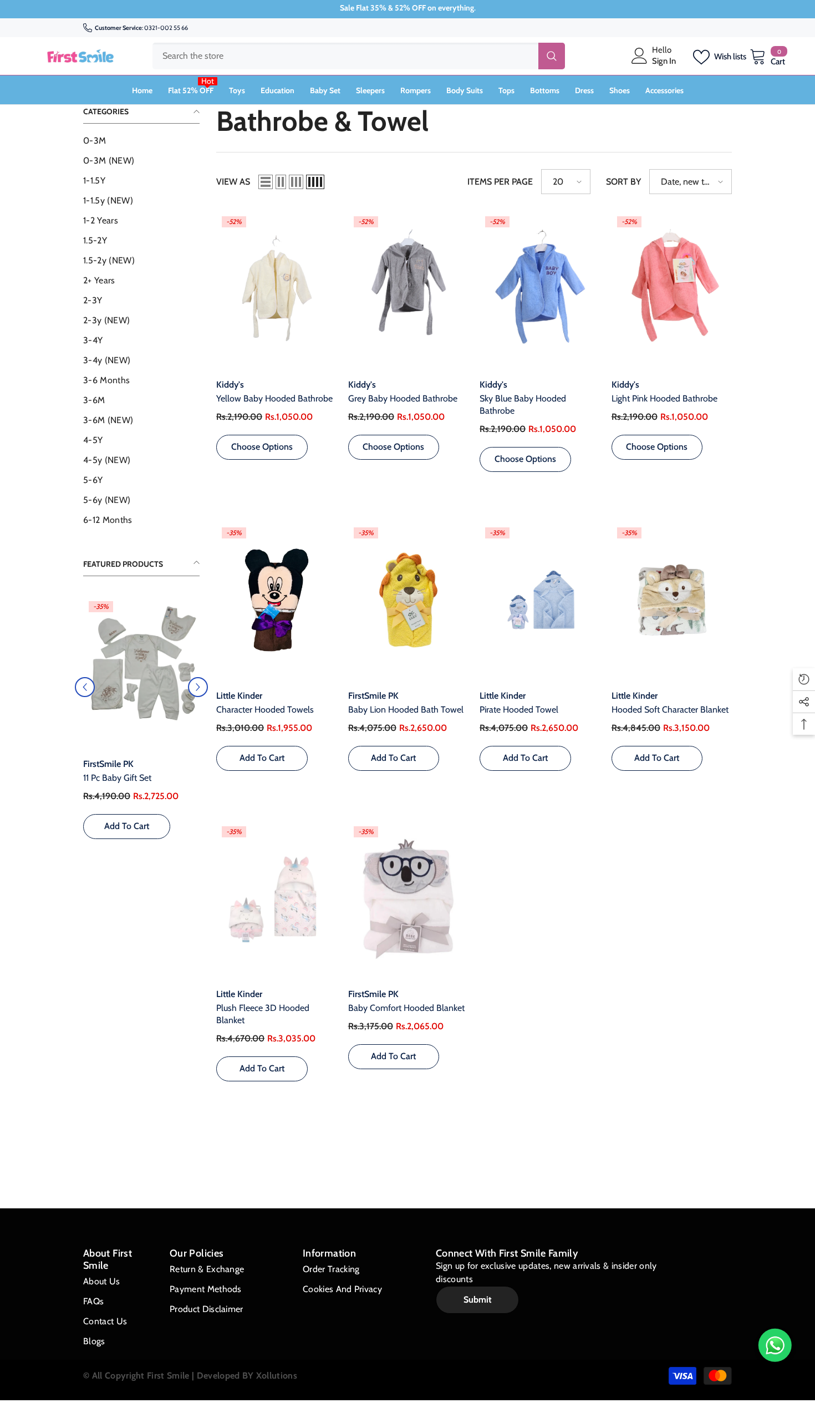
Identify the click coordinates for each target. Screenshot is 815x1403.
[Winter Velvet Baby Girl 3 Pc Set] (141, 671)
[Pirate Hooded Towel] (540, 600)
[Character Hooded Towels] (276, 600)
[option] (141, 732)
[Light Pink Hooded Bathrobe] (672, 289)
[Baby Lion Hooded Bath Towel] (408, 600)
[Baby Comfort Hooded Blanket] (408, 899)
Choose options (126, 838)
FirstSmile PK (108, 764)
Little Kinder (239, 695)
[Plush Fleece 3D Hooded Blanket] (276, 899)
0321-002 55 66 (166, 28)
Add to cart (262, 758)
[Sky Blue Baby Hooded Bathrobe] (540, 289)
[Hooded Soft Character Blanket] (672, 600)
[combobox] (345, 56)
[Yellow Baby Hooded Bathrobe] (276, 289)
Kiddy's (230, 384)
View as (233, 181)
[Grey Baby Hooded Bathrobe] (408, 289)
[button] (198, 693)
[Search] (358, 56)
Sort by (623, 181)
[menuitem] (141, 141)
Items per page (500, 181)
